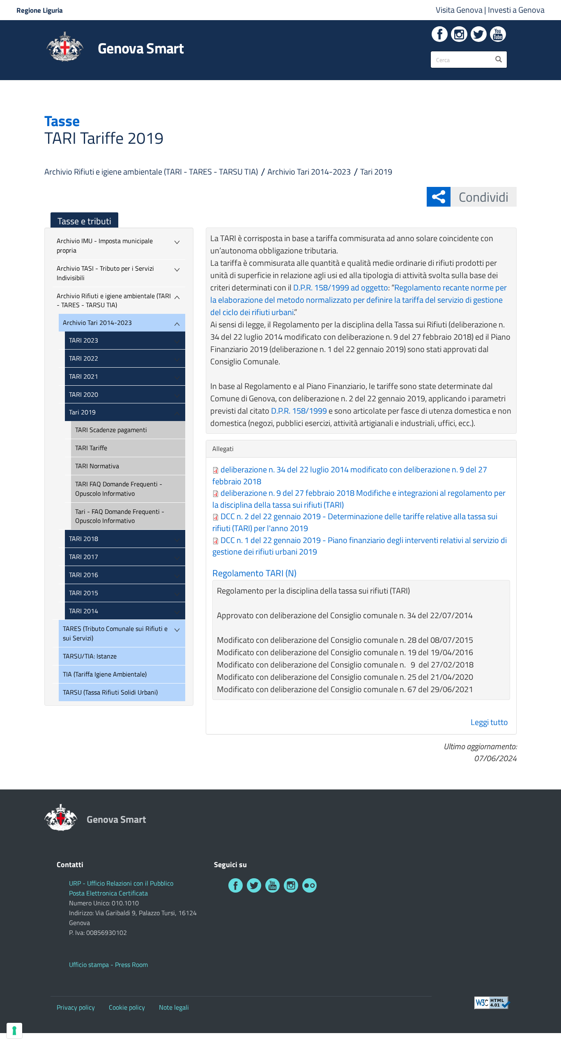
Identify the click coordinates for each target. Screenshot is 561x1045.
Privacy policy (76, 1007)
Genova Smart (141, 48)
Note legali (174, 1007)
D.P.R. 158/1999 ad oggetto (340, 287)
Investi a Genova (516, 9)
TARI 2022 (83, 358)
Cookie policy (127, 1007)
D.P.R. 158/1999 (299, 410)
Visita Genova (460, 9)
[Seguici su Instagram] (459, 34)
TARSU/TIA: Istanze (90, 656)
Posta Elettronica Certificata (108, 893)
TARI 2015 (83, 593)
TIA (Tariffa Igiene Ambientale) (105, 674)
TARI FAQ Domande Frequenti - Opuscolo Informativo (118, 488)
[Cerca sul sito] (498, 59)
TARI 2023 (83, 340)
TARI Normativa (97, 466)
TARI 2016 (83, 575)
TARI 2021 (83, 376)
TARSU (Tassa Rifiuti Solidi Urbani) (110, 692)
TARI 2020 (83, 394)
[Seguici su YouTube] (498, 34)
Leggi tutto (489, 722)
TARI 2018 (83, 538)
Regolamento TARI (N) (254, 573)
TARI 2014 (83, 611)
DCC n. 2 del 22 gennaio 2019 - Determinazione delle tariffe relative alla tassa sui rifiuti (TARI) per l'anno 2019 (354, 522)
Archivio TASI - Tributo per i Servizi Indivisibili (105, 273)
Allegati (225, 448)
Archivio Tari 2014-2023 (309, 171)
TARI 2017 (83, 557)
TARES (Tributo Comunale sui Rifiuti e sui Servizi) (115, 633)
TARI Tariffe (91, 448)
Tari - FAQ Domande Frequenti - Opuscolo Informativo (119, 516)
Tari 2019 (376, 171)
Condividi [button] (483, 197)
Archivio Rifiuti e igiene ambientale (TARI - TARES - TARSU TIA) (151, 171)
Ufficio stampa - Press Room (108, 964)
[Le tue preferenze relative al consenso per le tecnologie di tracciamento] (14, 1030)
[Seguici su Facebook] (440, 34)
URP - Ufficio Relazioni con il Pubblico (121, 883)
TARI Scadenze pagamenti (111, 430)
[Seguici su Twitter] (479, 34)
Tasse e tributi (84, 221)
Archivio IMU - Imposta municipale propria (105, 245)
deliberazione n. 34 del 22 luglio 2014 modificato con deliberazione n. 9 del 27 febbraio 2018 (349, 475)
